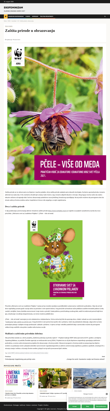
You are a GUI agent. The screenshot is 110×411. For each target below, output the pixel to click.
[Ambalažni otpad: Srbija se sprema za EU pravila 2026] (55, 378)
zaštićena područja (19, 353)
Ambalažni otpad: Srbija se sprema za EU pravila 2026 (55, 393)
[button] (107, 394)
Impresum (35, 16)
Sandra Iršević (17, 39)
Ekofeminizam (8, 405)
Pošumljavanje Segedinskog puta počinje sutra (20, 358)
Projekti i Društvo (43, 405)
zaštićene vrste (28, 353)
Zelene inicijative (8, 26)
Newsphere (60, 409)
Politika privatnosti (46, 16)
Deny (87, 406)
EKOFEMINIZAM (13, 7)
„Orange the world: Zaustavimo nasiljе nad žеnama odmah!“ (85, 358)
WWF (13, 353)
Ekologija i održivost (19, 405)
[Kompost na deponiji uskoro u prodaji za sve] (89, 378)
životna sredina (44, 353)
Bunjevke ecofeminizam (16, 16)
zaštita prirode (36, 353)
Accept (75, 406)
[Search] (105, 16)
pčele (9, 353)
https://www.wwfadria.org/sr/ (57, 211)
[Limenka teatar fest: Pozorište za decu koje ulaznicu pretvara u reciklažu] (20, 378)
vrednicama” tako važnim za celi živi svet (18, 322)
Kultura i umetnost (31, 405)
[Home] (6, 16)
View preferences (101, 406)
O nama (28, 16)
